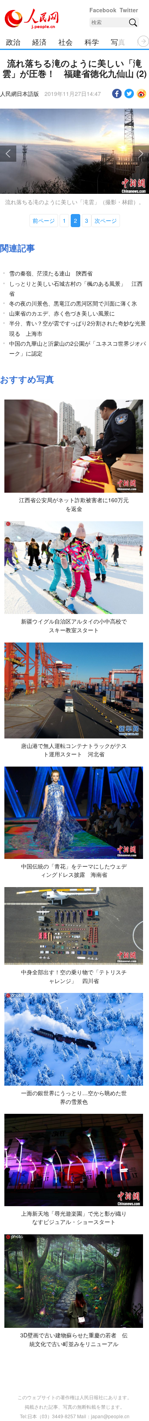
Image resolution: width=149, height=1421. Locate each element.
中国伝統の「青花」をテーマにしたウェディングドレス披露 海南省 (74, 870)
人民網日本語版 (19, 94)
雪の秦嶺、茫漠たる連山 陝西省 (51, 273)
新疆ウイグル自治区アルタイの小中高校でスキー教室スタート (74, 625)
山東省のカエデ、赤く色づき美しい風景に (62, 313)
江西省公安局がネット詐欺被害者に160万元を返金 (74, 504)
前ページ (44, 220)
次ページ (106, 220)
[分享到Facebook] (117, 93)
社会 (65, 41)
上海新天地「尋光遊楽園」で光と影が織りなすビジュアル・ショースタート (74, 1217)
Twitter (129, 10)
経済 (39, 41)
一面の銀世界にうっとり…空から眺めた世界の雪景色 (74, 1097)
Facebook (102, 10)
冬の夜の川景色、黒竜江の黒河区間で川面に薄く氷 (73, 303)
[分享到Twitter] (129, 93)
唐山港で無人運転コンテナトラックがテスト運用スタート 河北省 (74, 750)
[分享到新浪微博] (142, 93)
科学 (92, 41)
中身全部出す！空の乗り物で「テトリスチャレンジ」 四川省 (74, 976)
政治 (13, 41)
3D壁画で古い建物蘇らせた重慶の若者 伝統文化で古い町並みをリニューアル (74, 1339)
